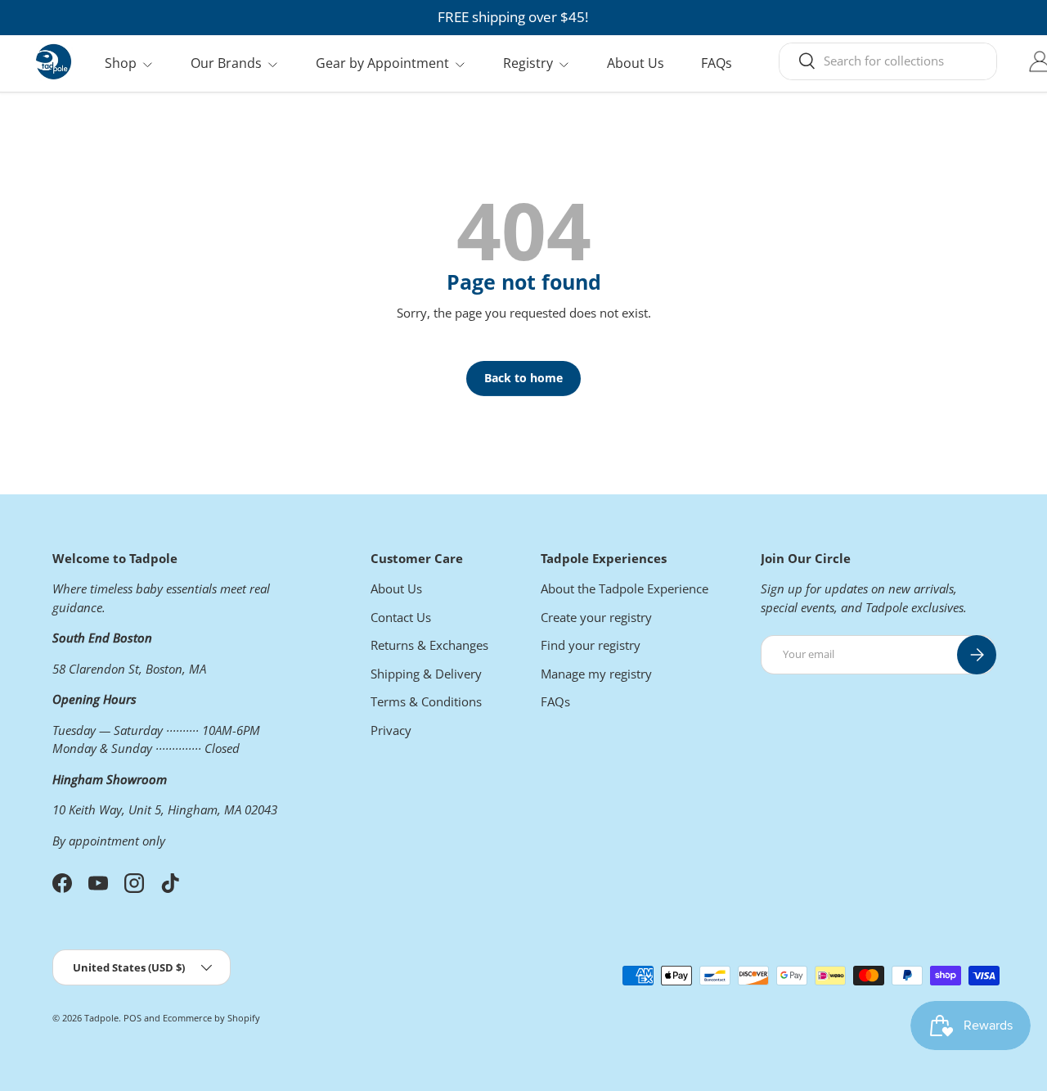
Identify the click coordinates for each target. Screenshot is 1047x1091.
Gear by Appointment (382, 63)
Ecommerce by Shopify (211, 1018)
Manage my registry (596, 673)
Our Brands (226, 63)
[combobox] (888, 61)
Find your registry (590, 645)
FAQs (716, 63)
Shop (121, 63)
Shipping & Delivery (426, 673)
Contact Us (401, 617)
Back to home (523, 377)
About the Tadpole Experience (624, 588)
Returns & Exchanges (429, 645)
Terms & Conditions (426, 701)
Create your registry (596, 617)
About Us (635, 63)
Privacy (391, 730)
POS (133, 1018)
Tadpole (101, 1018)
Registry (528, 63)
